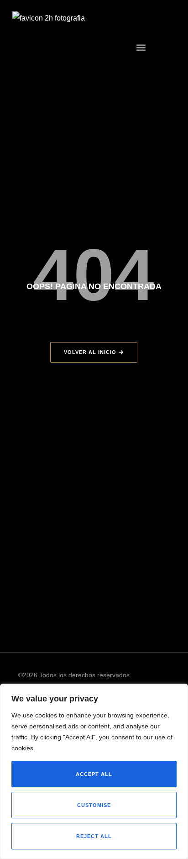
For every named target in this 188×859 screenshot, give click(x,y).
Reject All (94, 836)
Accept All (94, 774)
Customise (94, 805)
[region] (94, 771)
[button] (140, 47)
